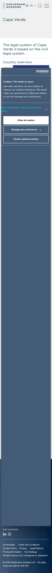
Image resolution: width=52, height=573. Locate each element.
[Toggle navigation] (46, 5)
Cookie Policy (10, 548)
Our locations (10, 529)
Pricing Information (12, 552)
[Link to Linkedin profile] (4, 535)
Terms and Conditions (29, 544)
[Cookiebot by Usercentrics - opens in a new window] (37, 72)
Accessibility (9, 544)
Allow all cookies (26, 120)
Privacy (23, 548)
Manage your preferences (24, 129)
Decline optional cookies (26, 139)
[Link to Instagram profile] (9, 535)
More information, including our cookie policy (21, 109)
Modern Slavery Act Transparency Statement (25, 555)
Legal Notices (36, 548)
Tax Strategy (30, 552)
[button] (40, 6)
